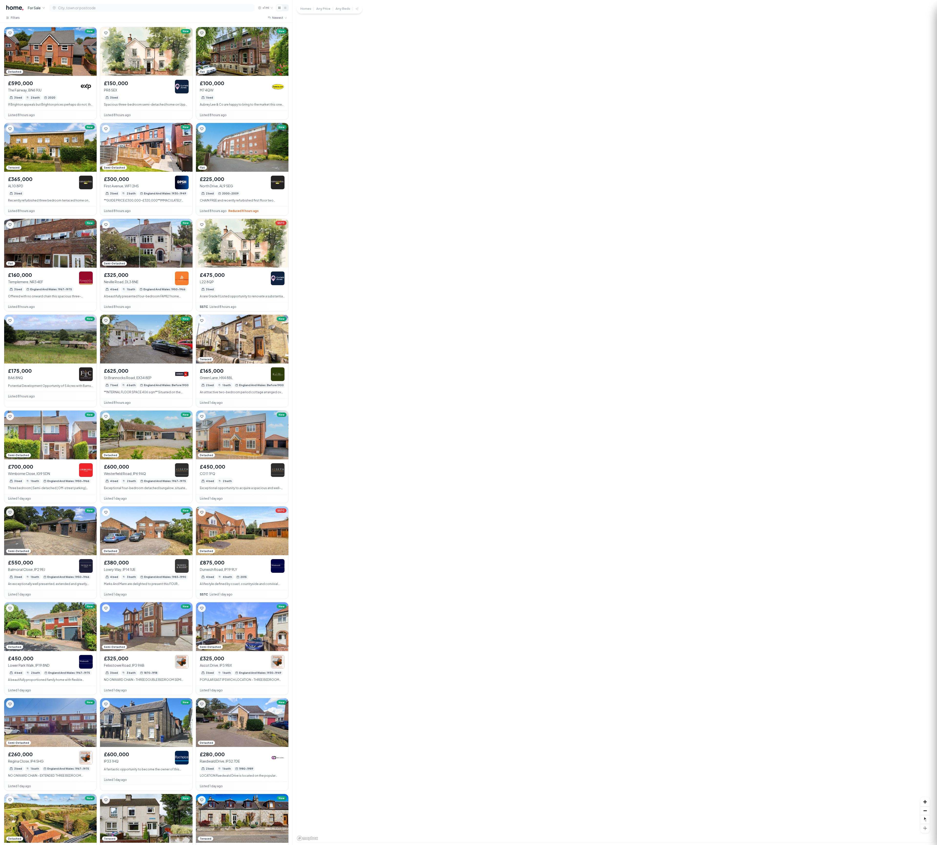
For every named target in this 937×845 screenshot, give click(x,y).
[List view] (285, 8)
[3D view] (925, 828)
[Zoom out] (925, 810)
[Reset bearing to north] (925, 819)
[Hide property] (20, 33)
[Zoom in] (925, 801)
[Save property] (10, 33)
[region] (615, 422)
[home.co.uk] (15, 8)
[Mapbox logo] (307, 838)
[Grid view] (279, 8)
